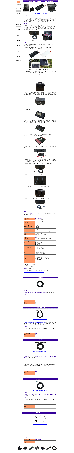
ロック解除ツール (32, 324)
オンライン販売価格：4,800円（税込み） (40, 319)
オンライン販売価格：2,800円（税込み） (40, 390)
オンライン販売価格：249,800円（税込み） (40, 13)
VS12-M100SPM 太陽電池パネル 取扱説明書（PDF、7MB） (34, 272)
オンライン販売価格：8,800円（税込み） (40, 424)
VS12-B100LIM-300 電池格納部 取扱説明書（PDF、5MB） (34, 274)
